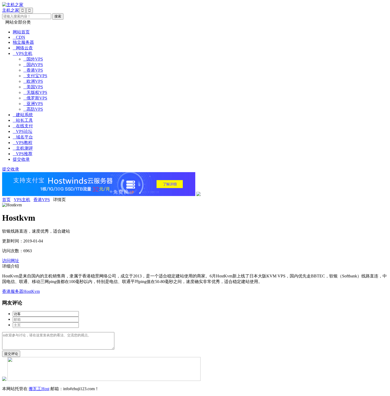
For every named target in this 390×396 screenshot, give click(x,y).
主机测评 (23, 148)
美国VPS (33, 87)
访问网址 (10, 260)
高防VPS (33, 109)
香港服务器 (12, 291)
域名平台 (23, 137)
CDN (19, 37)
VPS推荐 (22, 153)
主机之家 (10, 10)
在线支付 (23, 126)
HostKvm (31, 291)
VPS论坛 (22, 131)
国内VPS (33, 64)
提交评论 (11, 354)
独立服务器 (23, 42)
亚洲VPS (33, 103)
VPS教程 (22, 142)
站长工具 (23, 120)
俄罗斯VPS (35, 98)
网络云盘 (23, 48)
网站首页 (21, 32)
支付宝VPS (35, 75)
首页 (6, 199)
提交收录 (21, 159)
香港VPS (33, 70)
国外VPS (33, 59)
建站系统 (23, 114)
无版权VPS (35, 92)
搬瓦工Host (39, 388)
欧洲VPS (33, 81)
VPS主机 (22, 53)
